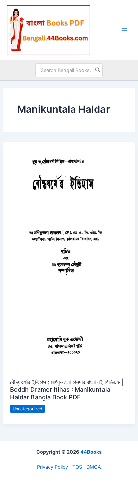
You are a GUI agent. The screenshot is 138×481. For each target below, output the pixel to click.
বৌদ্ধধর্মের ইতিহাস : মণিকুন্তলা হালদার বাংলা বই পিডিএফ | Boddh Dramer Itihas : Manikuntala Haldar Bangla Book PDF (67, 389)
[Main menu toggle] (124, 30)
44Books (91, 452)
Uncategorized (27, 408)
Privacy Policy (52, 467)
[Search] (98, 70)
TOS (77, 467)
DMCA (93, 467)
